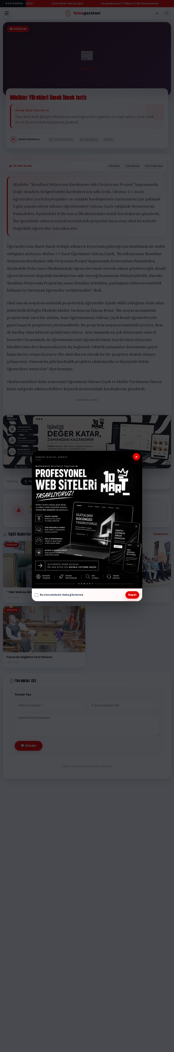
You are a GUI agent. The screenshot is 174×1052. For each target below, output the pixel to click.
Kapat (132, 594)
